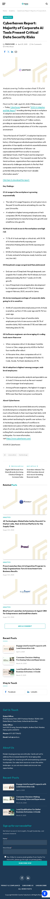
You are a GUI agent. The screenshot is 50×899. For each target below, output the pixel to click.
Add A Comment (25, 626)
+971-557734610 (15, 733)
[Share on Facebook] (4, 52)
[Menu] (3, 3)
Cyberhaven (15, 107)
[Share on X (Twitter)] (8, 52)
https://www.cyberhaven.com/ (18, 438)
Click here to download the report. (16, 180)
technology (23, 455)
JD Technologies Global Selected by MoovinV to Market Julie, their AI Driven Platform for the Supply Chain (24, 524)
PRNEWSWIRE (10, 44)
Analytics (12, 11)
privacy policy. (37, 859)
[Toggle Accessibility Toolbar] (45, 894)
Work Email (7, 848)
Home (5, 11)
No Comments (37, 44)
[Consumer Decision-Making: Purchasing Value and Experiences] (8, 660)
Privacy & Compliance (10, 885)
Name (5, 839)
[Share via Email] (16, 52)
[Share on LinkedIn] (12, 52)
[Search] (46, 3)
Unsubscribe (41, 885)
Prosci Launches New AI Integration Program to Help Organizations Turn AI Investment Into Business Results (24, 568)
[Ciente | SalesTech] (25, 3)
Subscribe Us (27, 885)
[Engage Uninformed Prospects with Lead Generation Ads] (8, 648)
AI (5, 455)
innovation (12, 455)
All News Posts (25, 889)
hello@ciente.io (13, 737)
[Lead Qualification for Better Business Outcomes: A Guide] (8, 672)
